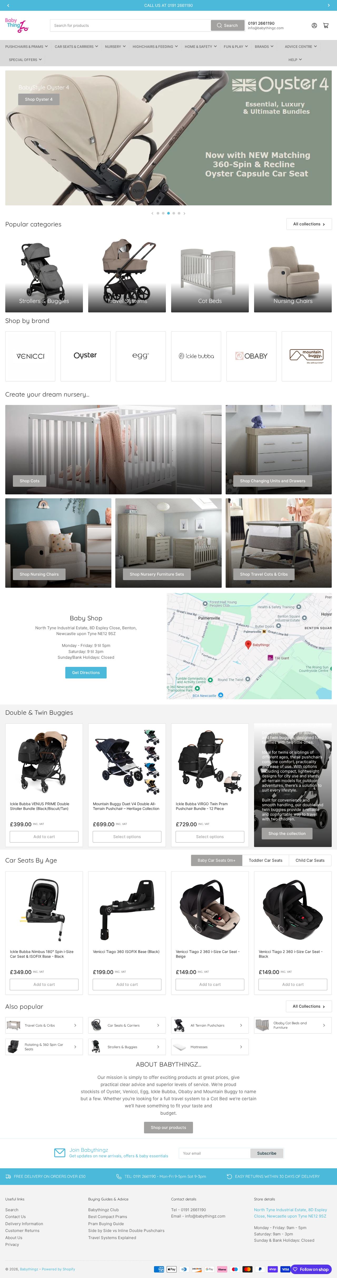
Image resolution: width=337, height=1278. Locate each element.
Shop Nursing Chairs (39, 574)
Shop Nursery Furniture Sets (157, 574)
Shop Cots (29, 480)
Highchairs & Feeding (153, 46)
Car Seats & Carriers (74, 46)
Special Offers (23, 60)
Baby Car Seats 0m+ (217, 860)
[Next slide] (184, 213)
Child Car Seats (310, 860)
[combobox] (147, 25)
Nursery (113, 46)
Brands (262, 46)
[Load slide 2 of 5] (163, 213)
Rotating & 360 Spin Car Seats (44, 1046)
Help (293, 60)
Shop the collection (287, 833)
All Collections (306, 1006)
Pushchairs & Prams (24, 46)
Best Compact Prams (107, 1216)
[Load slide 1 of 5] (158, 213)
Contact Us (15, 1216)
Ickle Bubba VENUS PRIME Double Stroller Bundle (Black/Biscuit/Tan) (39, 806)
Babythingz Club (103, 1209)
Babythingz (29, 1269)
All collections (306, 223)
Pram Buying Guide (106, 1223)
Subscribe (266, 1153)
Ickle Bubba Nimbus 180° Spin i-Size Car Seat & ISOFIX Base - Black (41, 953)
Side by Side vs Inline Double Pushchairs (126, 1230)
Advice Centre (298, 46)
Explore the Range (48, 186)
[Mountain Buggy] (306, 356)
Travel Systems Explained (112, 1237)
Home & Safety (198, 46)
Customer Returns (22, 1230)
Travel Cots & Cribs (40, 1025)
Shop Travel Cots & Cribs (264, 574)
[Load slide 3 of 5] (168, 213)
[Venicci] (30, 356)
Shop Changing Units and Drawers (272, 480)
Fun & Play (233, 46)
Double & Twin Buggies (292, 724)
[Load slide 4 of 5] (173, 213)
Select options (127, 836)
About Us (13, 1237)
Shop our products (168, 1127)
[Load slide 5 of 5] (179, 213)
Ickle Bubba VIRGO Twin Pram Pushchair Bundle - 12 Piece (202, 806)
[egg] (140, 356)
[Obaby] (251, 356)
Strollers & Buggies (122, 1047)
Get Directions (86, 672)
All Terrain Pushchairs (207, 1025)
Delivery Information (24, 1223)
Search (231, 25)
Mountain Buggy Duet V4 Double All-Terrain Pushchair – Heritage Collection (126, 806)
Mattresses (199, 1047)
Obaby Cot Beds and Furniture (290, 1025)
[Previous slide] (152, 213)
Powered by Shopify (58, 1269)
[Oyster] (85, 356)
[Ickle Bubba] (196, 356)
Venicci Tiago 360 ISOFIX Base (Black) (126, 951)
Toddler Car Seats (266, 860)
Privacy (12, 1244)
